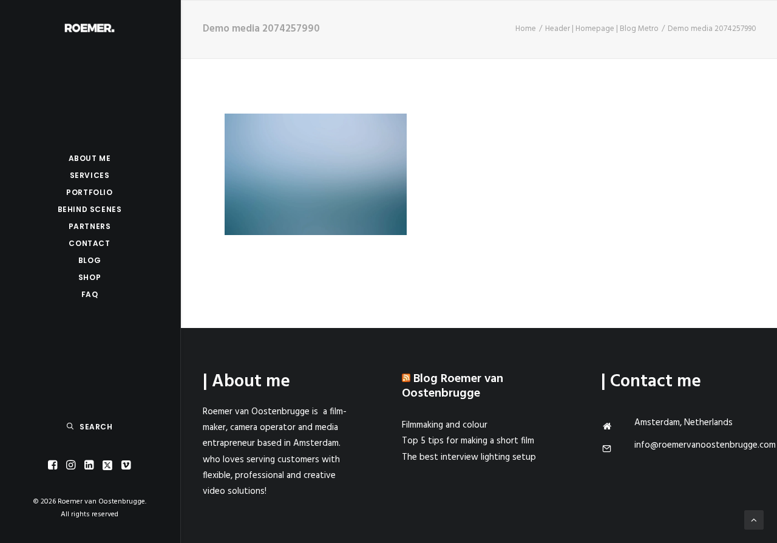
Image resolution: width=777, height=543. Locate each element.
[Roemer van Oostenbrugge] (90, 28)
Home (525, 28)
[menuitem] (53, 465)
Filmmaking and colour (444, 425)
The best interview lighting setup (469, 457)
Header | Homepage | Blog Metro (602, 28)
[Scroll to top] (754, 520)
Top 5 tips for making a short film (468, 441)
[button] (53, 465)
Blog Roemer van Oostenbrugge (452, 386)
